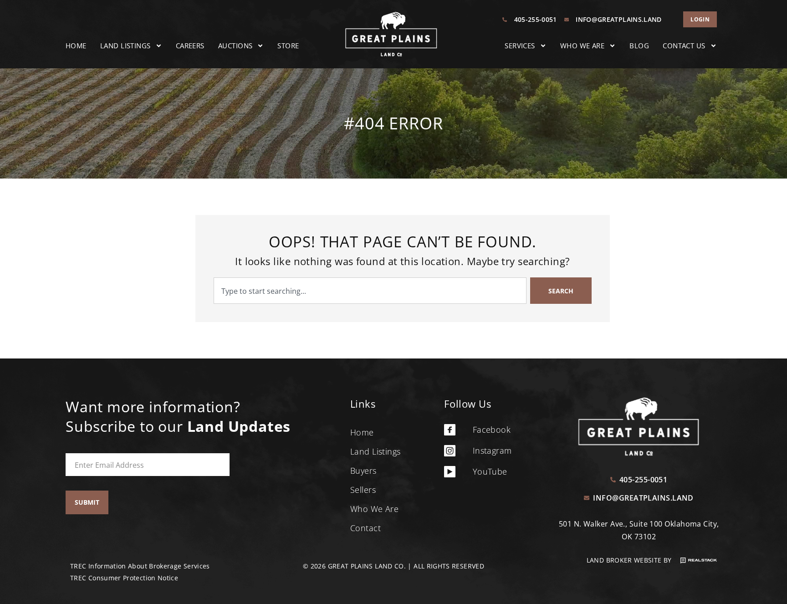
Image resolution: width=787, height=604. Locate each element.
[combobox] (370, 290)
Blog (639, 45)
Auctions (235, 45)
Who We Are (582, 45)
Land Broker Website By (630, 560)
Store (288, 45)
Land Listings (125, 45)
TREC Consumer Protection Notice (124, 577)
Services (520, 45)
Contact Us (684, 45)
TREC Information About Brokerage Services (140, 566)
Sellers (363, 489)
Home (76, 45)
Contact (365, 527)
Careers (190, 45)
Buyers (363, 470)
